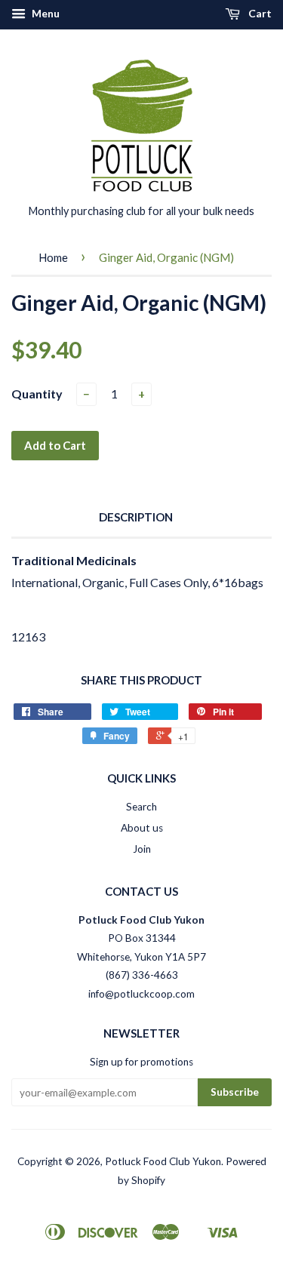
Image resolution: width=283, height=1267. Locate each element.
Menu (44, 13)
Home (53, 257)
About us (142, 828)
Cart (259, 13)
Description (136, 517)
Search (141, 807)
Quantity (37, 393)
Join (142, 849)
